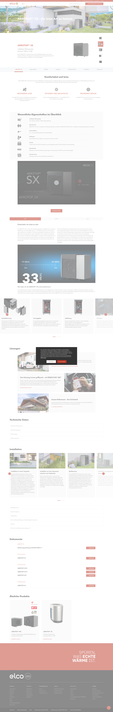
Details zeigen (43, 357)
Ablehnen (51, 361)
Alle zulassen (62, 361)
